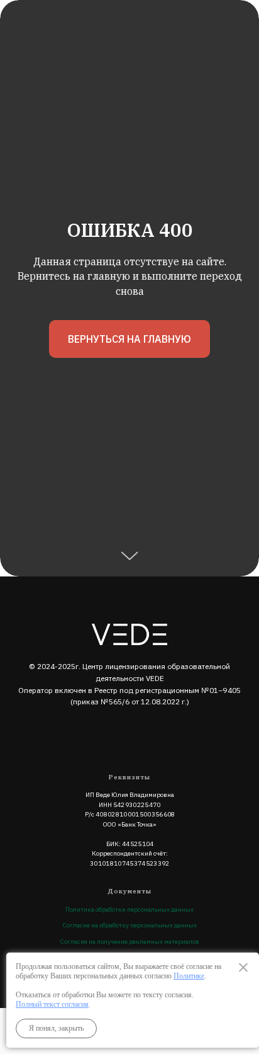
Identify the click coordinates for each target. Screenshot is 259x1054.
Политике (189, 975)
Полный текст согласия (52, 1004)
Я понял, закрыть (56, 1028)
